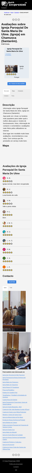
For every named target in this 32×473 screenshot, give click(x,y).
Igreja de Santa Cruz (9, 429)
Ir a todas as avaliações (17, 83)
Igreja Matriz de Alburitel (10, 432)
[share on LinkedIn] (18, 20)
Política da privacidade (16, 464)
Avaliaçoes (6, 12)
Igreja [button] (5, 287)
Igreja (12, 12)
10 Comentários (8, 55)
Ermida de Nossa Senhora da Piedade (14, 420)
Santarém (16, 12)
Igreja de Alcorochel (8, 444)
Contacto (4, 8)
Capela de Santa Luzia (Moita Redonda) (14, 412)
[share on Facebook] (13, 20)
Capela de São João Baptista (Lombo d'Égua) (16, 409)
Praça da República (8, 390)
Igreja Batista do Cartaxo (10, 422)
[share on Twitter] (16, 20)
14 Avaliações (8, 53)
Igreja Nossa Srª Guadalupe (11, 387)
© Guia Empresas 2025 (11, 461)
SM (16, 470)
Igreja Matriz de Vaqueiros (10, 384)
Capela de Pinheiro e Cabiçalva (12, 442)
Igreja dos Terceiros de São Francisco (14, 375)
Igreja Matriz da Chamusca (10, 382)
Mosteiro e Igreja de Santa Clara (12, 414)
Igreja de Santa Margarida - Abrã (12, 407)
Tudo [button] (11, 287)
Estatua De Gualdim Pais (10, 392)
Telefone (12, 282)
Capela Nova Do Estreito (10, 399)
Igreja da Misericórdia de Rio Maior (13, 417)
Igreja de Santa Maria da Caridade (13, 435)
